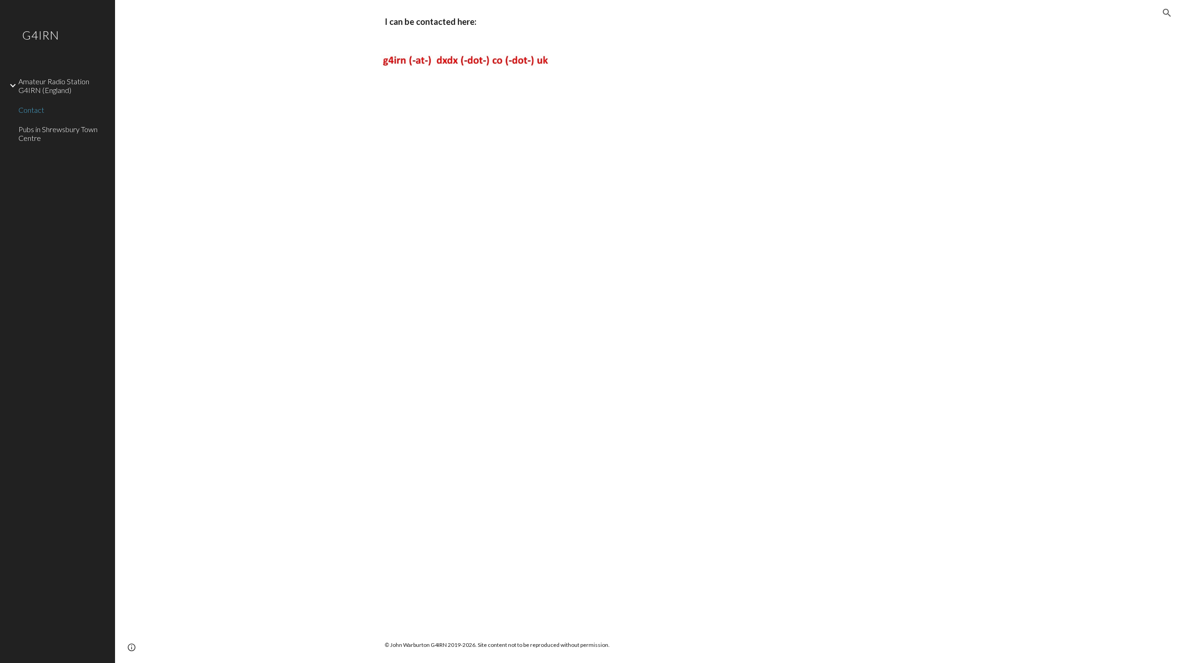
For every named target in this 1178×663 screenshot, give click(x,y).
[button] (1167, 13)
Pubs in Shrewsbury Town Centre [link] (58, 133)
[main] (533, 22)
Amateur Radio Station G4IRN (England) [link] (53, 85)
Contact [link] (31, 109)
